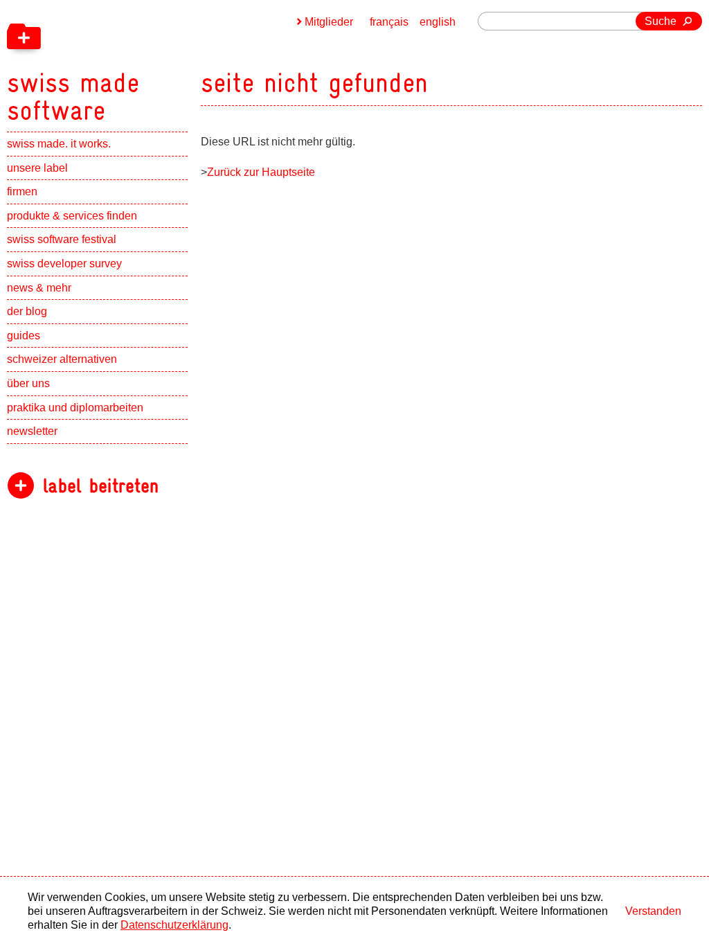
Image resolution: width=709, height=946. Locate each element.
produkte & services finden (72, 216)
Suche (660, 21)
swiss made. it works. (59, 144)
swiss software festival (61, 239)
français (389, 22)
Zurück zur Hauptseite (261, 172)
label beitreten (101, 486)
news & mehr (39, 288)
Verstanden (653, 911)
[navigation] (145, 62)
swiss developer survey (64, 263)
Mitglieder (329, 22)
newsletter (32, 431)
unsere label (37, 168)
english (438, 22)
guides (23, 335)
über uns (28, 383)
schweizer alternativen (62, 359)
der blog (27, 311)
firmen (22, 191)
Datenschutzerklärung (174, 925)
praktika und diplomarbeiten (75, 407)
